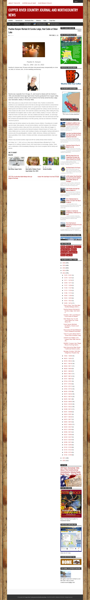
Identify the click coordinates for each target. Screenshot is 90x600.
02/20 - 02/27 (68, 437)
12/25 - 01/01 (68, 275)
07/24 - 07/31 (68, 381)
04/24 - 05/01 (68, 414)
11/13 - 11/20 (68, 290)
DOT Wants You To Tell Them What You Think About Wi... (71, 320)
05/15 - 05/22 (68, 406)
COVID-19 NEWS (69, 247)
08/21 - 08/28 (68, 371)
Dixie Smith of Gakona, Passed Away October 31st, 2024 (33, 170)
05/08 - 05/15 (68, 409)
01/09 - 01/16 (68, 452)
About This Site (14, 3)
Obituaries (38, 20)
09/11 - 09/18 (68, 363)
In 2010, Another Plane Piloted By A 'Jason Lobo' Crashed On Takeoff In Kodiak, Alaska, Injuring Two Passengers (73, 178)
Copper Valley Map (29, 3)
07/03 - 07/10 (68, 389)
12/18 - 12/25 (68, 278)
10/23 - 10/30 (68, 298)
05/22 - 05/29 (68, 404)
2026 (64, 263)
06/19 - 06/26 (68, 394)
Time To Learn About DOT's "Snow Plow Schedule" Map (72, 334)
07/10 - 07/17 (68, 386)
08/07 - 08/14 (68, 376)
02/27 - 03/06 (68, 434)
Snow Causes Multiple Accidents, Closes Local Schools (71, 325)
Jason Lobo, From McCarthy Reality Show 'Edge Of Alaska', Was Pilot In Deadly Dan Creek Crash (73, 135)
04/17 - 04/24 (68, 417)
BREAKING (10, 20)
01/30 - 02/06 (68, 445)
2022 (64, 273)
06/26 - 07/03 (68, 391)
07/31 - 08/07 (68, 379)
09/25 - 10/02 (68, 358)
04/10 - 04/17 (68, 419)
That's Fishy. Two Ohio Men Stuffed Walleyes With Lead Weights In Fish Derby (20, 177)
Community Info (19, 20)
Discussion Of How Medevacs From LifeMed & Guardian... (72, 330)
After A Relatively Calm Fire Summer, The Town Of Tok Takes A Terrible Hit (73, 200)
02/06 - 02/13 (68, 442)
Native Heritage (64, 252)
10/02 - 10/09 (68, 356)
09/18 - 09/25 (68, 361)
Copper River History (65, 249)
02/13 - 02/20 (68, 439)
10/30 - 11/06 (68, 295)
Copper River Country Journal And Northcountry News (36, 597)
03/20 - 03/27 (68, 427)
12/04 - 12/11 (68, 283)
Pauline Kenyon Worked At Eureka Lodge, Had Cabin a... (72, 310)
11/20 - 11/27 (68, 288)
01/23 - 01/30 (68, 447)
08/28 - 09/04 (68, 368)
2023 (64, 270)
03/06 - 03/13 (68, 432)
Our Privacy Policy (45, 3)
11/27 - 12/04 (68, 285)
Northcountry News (29, 20)
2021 (64, 458)
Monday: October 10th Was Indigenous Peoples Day (72, 352)
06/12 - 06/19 (68, 396)
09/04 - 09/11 (68, 366)
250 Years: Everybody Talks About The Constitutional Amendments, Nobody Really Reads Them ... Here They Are (70, 471)
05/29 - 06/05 (68, 401)
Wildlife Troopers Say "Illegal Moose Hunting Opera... (72, 344)
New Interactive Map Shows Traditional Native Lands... (72, 348)
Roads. (45, 20)
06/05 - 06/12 (68, 399)
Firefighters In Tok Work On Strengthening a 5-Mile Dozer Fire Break (73, 212)
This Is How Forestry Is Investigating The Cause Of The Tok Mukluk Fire (73, 224)
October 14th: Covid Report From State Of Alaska (48, 176)
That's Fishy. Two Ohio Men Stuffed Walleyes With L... (72, 306)
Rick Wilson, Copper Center (15, 169)
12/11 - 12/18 (68, 280)
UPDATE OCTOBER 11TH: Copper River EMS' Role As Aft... (72, 339)
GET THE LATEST (14, 24)
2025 (64, 265)
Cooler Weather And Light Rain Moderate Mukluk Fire (72, 189)
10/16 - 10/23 (68, 300)
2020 (64, 460)
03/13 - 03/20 (68, 429)
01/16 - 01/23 (68, 450)
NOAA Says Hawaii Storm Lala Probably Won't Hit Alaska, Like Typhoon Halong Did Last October (73, 157)
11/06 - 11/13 (68, 293)
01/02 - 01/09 (68, 455)
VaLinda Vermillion (47, 169)
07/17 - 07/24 (68, 384)
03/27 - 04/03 (68, 424)
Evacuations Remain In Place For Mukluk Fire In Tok (48, 25)
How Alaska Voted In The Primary (73, 167)
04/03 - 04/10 (68, 422)
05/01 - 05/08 (68, 412)
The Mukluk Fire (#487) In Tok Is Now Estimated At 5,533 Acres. (34, 25)
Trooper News (52, 20)
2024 (64, 268)
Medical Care (73, 249)
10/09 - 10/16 (68, 303)
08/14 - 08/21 (68, 373)
